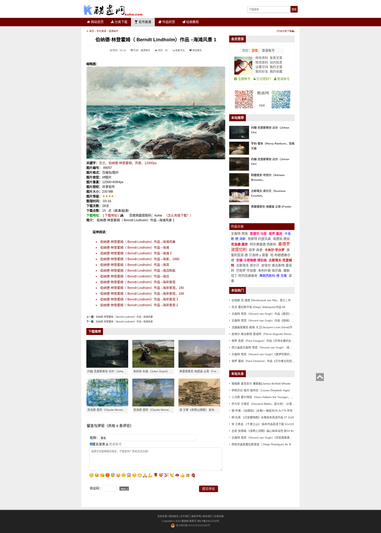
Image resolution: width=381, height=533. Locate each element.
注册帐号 (243, 79)
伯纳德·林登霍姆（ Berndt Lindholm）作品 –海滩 (134, 247)
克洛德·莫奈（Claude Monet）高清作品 (112, 409)
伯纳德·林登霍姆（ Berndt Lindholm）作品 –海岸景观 (137, 282)
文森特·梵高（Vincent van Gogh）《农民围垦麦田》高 (265, 437)
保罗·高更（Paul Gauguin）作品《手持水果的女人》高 (266, 340)
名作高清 (144, 22)
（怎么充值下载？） (179, 215)
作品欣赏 (168, 22)
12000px (150, 163)
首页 (91, 31)
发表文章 (276, 58)
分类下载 (120, 22)
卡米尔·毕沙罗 (275, 250)
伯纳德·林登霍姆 (120, 163)
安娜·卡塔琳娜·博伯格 (251, 260)
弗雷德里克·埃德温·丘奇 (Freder (271, 206)
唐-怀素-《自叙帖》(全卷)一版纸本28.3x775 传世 (262, 410)
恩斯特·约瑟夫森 (260, 239)
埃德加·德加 (281, 239)
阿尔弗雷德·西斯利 (263, 244)
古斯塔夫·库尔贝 (247, 265)
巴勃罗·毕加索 (246, 270)
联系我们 (207, 516)
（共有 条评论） (119, 426)
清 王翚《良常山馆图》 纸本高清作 (201, 409)
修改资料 (261, 58)
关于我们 (185, 516)
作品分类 (237, 226)
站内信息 (276, 62)
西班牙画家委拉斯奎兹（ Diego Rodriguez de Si (261, 444)
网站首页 (97, 22)
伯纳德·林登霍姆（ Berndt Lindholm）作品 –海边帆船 (137, 270)
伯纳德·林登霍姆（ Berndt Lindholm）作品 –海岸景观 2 (139, 305)
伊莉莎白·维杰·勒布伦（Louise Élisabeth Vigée (261, 390)
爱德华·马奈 (258, 233)
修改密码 (261, 62)
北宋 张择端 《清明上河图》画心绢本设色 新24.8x (263, 430)
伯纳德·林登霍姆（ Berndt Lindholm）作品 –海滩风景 (124, 321)
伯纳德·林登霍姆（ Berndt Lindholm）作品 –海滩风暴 (137, 241)
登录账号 (268, 50)
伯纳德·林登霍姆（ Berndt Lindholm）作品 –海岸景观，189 (142, 293)
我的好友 (261, 71)
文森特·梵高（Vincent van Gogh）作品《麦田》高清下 (265, 313)
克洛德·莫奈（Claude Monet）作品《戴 (158, 409)
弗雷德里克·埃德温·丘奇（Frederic (200, 371)
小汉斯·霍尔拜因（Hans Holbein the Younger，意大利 (265, 397)
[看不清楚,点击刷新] (124, 489)
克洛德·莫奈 (239, 244)
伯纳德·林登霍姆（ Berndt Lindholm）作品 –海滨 (134, 264)
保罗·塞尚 (276, 233)
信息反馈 (162, 516)
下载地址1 (112, 215)
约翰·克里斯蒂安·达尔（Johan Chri (109, 371)
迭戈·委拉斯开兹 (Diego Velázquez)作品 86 (258, 307)
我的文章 (276, 67)
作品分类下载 (284, 31)
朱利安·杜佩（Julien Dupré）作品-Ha (156, 371)
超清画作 (113, 31)
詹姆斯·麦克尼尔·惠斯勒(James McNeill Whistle (261, 383)
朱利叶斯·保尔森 (270, 270)
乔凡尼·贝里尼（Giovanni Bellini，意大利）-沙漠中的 (264, 403)
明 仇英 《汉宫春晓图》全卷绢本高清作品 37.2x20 (263, 417)
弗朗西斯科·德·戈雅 (273, 275)
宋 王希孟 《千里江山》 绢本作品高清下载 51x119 (263, 424)
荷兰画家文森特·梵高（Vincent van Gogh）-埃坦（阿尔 (266, 347)
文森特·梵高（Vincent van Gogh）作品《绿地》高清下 (265, 320)
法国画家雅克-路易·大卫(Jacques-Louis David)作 (262, 327)
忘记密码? (263, 79)
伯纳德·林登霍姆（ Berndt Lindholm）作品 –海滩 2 (136, 253)
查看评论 (180, 50)
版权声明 (196, 516)
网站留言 (173, 516)
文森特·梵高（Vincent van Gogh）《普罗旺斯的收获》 (265, 354)
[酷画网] (113, 10)
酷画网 (185, 521)
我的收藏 (276, 71)
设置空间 (261, 67)
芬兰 (102, 163)
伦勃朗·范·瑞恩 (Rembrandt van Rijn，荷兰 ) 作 (261, 300)
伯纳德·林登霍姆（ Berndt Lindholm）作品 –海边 (134, 276)
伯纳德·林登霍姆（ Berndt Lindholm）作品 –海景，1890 (139, 259)
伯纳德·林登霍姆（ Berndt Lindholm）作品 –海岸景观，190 (142, 288)
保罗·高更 (256, 250)
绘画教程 (192, 22)
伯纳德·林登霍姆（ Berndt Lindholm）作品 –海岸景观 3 (139, 299)
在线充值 (219, 516)
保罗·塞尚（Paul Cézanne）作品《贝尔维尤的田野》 (264, 361)
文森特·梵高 (240, 233)
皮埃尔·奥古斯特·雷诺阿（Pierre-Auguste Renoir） (263, 334)
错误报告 (197, 50)
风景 (138, 163)
